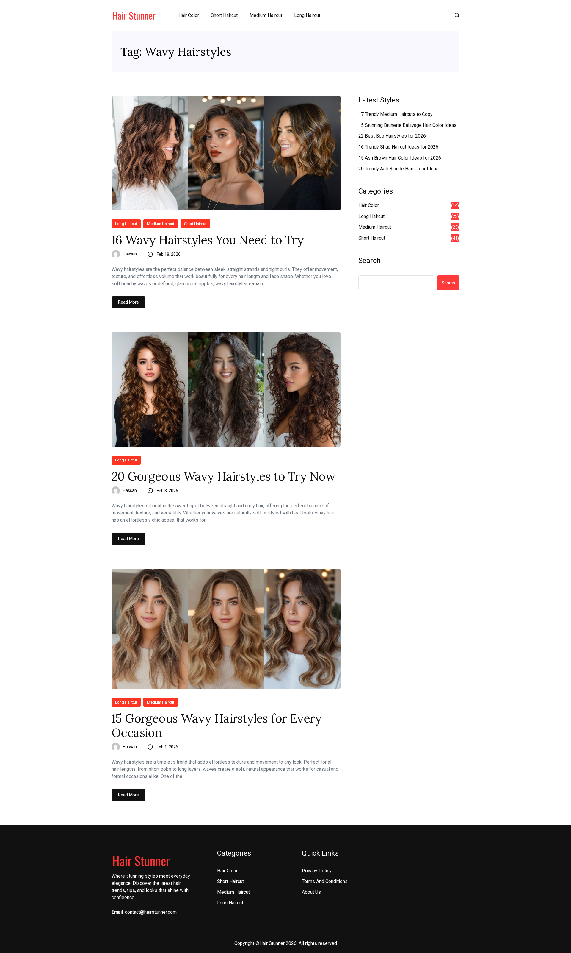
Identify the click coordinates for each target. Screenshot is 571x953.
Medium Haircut (266, 15)
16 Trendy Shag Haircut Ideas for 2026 (398, 147)
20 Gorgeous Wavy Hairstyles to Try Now (223, 476)
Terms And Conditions (325, 881)
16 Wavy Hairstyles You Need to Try (208, 240)
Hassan (130, 254)
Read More (128, 302)
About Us (311, 892)
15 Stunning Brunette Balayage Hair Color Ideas (407, 125)
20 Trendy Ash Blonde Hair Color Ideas (398, 168)
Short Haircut (224, 15)
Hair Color (188, 15)
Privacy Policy (317, 871)
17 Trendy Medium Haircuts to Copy (395, 114)
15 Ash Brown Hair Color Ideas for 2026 (399, 158)
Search (369, 260)
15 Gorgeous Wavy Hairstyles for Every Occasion (217, 725)
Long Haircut (307, 15)
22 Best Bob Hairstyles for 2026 (392, 136)
